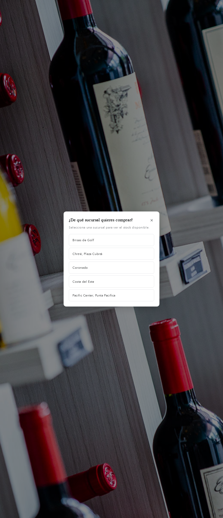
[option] (111, 240)
